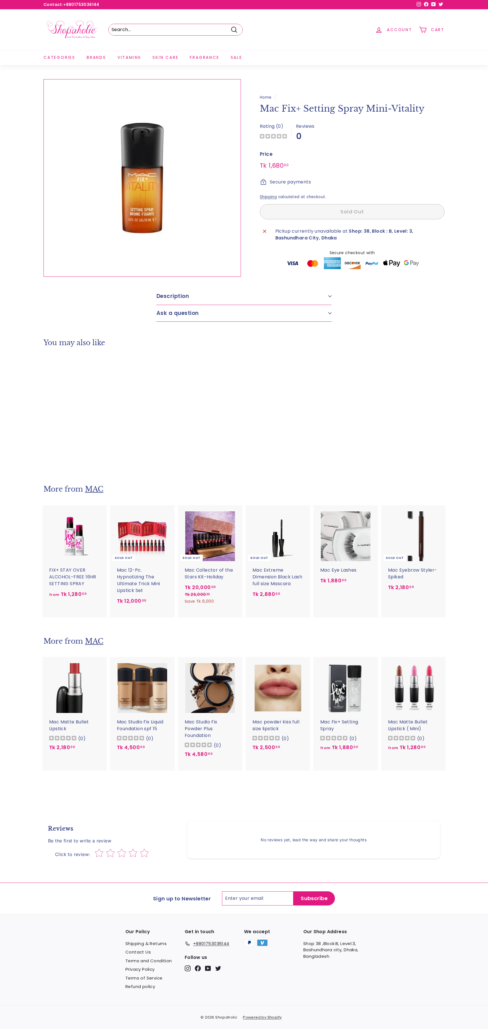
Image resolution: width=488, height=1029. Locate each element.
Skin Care (165, 57)
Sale (236, 57)
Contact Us (138, 952)
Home (266, 97)
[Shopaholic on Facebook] (198, 968)
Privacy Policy (140, 969)
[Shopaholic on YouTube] (208, 968)
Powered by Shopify (262, 1017)
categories (59, 57)
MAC (94, 489)
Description (172, 296)
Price (266, 154)
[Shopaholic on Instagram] (188, 968)
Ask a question (177, 313)
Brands (96, 57)
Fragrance (204, 57)
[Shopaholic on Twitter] (218, 968)
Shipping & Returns (146, 943)
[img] (273, 137)
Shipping (268, 196)
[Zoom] (142, 177)
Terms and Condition (148, 961)
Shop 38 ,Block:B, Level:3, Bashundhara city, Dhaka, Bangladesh (330, 950)
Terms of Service (143, 978)
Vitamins (129, 57)
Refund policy (140, 986)
